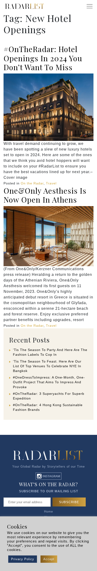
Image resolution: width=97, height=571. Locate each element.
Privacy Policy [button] (22, 559)
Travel (51, 183)
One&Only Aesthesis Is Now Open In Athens (45, 194)
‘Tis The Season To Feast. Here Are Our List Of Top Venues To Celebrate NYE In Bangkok (47, 366)
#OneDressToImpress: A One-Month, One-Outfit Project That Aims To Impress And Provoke (49, 382)
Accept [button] (48, 559)
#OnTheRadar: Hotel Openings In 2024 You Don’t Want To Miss (43, 58)
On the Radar (32, 183)
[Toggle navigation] (89, 6)
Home (48, 511)
